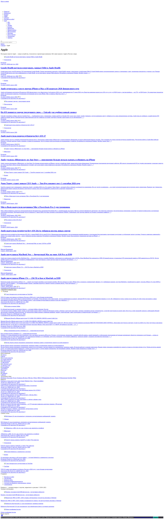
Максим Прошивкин (7, 249)
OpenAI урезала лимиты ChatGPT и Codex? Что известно (17, 445)
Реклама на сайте (9, 19)
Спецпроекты (8, 484)
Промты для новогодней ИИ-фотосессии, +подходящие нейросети (20, 495)
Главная (3, 45)
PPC (9, 22)
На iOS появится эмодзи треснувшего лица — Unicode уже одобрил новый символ (39, 112)
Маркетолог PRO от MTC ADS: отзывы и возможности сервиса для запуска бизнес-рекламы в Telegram (31, 500)
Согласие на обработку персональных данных (17, 483)
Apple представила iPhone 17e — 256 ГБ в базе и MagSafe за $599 (30, 278)
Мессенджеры (12, 31)
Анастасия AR (5, 302)
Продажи (10, 33)
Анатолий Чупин (6, 338)
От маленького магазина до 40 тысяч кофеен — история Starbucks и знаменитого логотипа (27, 457)
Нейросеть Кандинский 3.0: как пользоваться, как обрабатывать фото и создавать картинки (27, 506)
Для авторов (7, 478)
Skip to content (5, 1)
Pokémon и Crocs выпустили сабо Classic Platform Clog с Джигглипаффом (22, 381)
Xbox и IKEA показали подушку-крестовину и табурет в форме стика (21, 399)
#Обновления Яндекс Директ (50, 378)
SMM (5, 16)
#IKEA (39, 378)
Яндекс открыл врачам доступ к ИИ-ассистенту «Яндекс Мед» (19, 395)
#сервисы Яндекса (22, 378)
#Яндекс (30, 378)
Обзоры (6, 17)
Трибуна (10, 37)
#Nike (74, 378)
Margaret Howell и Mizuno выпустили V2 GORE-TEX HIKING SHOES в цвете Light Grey (27, 321)
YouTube (6, 466)
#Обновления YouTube (65, 378)
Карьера (10, 27)
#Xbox (35, 378)
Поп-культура (11, 34)
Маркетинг (11, 28)
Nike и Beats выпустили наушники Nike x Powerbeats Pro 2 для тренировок (35, 207)
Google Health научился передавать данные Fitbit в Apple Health (30, 68)
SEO (9, 24)
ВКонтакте (7, 151)
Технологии (11, 36)
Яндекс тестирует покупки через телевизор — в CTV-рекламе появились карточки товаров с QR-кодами (31, 404)
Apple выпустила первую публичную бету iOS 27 (23, 136)
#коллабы (9, 378)
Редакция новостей (6, 350)
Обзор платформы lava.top (8, 512)
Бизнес (6, 14)
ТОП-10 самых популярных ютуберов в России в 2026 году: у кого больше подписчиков (26, 297)
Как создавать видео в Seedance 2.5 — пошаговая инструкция (19, 333)
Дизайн (10, 25)
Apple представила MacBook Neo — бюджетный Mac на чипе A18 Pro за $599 (36, 254)
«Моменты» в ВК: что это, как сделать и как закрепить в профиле (20, 434)
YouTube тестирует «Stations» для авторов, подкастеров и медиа (19, 408)
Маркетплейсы (12, 30)
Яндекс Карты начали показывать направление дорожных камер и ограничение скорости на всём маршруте (32, 345)
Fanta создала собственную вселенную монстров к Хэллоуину (19, 385)
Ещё (5, 20)
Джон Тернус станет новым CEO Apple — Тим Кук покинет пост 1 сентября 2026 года (40, 183)
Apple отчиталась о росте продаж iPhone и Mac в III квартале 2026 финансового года (40, 88)
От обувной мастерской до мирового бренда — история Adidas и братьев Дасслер (24, 309)
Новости (6, 11)
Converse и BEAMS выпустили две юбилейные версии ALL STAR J (20, 390)
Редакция (3, 62)
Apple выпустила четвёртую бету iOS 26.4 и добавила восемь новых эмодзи (35, 231)
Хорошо (156, 517)
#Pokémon (3, 378)
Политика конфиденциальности (13, 481)
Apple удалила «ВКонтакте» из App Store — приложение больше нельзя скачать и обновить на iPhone (48, 160)
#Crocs (15, 378)
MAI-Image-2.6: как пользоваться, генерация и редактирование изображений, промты (26, 422)
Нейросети (7, 13)
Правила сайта (8, 480)
